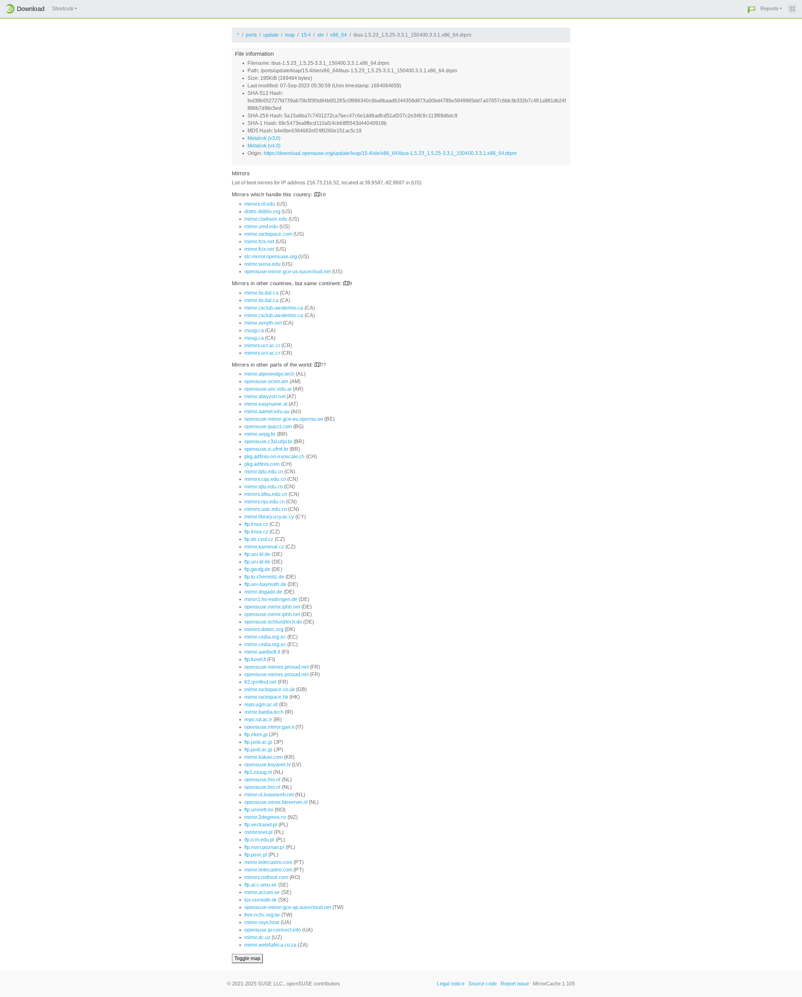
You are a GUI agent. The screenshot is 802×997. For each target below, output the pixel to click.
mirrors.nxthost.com (266, 877)
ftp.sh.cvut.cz (258, 539)
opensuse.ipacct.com (268, 426)
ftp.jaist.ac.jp (258, 742)
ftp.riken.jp (256, 734)
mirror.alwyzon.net (264, 396)
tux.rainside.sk (260, 899)
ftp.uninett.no (258, 809)
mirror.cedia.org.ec (265, 637)
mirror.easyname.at (265, 404)
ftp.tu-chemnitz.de (264, 576)
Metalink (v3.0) (264, 138)
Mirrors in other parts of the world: (273, 365)
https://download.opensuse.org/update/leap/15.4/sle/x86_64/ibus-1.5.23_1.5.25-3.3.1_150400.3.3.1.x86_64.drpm (390, 153)
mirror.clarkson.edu (265, 219)
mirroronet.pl (258, 832)
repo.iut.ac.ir (258, 719)
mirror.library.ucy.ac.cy (269, 516)
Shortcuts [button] (62, 8)
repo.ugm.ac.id (261, 704)
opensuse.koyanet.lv (267, 764)
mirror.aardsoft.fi (262, 652)
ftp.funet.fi (255, 659)
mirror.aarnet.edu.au (266, 411)
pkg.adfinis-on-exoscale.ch (274, 456)
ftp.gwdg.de (257, 569)
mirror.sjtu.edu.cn (263, 486)
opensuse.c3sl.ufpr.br (268, 441)
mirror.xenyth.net (263, 323)
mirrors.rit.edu (259, 204)
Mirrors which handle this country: (273, 195)
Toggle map (247, 958)
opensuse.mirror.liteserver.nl (276, 802)
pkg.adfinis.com (262, 464)
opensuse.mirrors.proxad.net (276, 667)
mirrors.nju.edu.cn (264, 501)
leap (290, 35)
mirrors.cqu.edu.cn (265, 479)
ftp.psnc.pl (255, 854)
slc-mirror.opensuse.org (270, 256)
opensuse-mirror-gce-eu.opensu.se (283, 419)
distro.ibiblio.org (262, 211)
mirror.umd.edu (261, 226)
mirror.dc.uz (257, 937)
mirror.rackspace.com (268, 234)
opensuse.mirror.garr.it (269, 727)
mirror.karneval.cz (264, 546)
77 (323, 364)
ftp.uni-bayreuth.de (265, 584)
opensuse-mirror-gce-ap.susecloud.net (287, 907)
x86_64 (338, 35)
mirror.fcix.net (259, 241)
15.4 (306, 35)
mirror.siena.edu (262, 264)
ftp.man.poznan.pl (264, 847)
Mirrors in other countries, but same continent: (287, 283)
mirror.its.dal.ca (261, 293)
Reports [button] (769, 8)
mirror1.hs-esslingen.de (270, 599)
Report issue (515, 983)
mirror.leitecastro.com (268, 862)
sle (320, 35)
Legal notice (450, 983)
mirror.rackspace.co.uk (269, 689)
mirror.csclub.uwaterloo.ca (273, 308)
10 (323, 194)
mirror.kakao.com (263, 757)
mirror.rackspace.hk (266, 697)
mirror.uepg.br (259, 434)
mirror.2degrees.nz (265, 817)
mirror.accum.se (262, 892)
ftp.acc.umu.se (260, 884)
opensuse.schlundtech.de (273, 621)
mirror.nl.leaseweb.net (269, 794)
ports (251, 35)
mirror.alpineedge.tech (269, 374)
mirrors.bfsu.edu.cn (265, 494)
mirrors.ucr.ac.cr (262, 345)
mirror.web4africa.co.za (270, 945)
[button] (751, 9)
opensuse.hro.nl (262, 779)
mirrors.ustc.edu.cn (265, 509)
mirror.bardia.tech (264, 712)
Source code (482, 983)
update (271, 35)
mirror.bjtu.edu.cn (263, 471)
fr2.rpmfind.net (260, 682)
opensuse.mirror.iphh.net (272, 606)
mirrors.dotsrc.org (264, 629)
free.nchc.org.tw (262, 914)
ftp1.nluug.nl (258, 772)
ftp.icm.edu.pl (259, 839)
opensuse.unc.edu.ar (268, 389)
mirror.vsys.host (261, 922)
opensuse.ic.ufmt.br (266, 449)
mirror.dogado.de (263, 591)
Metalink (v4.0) (264, 145)
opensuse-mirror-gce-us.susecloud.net (287, 271)
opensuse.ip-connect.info (272, 930)
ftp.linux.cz (256, 524)
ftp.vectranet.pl (260, 824)
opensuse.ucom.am (266, 381)
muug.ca (254, 330)
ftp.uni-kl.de (257, 554)
